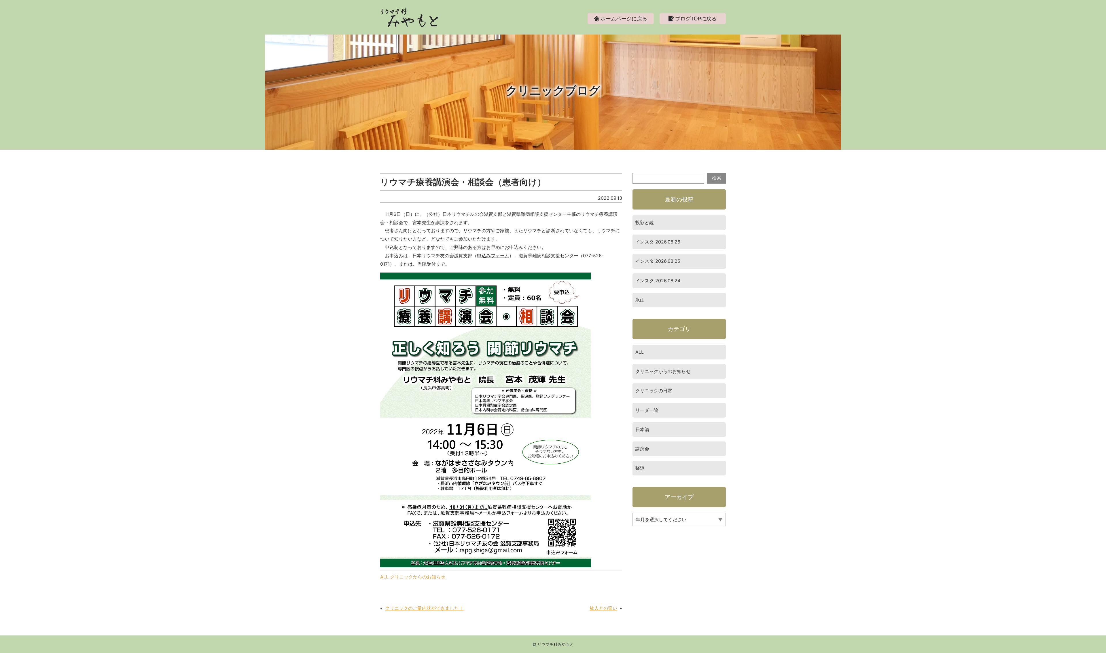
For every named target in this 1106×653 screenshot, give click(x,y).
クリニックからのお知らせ (417, 577)
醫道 (640, 468)
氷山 (640, 300)
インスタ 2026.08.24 (657, 280)
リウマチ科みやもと (555, 644)
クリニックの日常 (653, 390)
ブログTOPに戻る (696, 19)
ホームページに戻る (624, 19)
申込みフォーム (493, 255)
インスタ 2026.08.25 (657, 261)
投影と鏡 (644, 222)
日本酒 (642, 429)
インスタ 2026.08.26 (657, 242)
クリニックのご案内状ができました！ (424, 608)
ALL (384, 577)
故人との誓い (603, 608)
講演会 (642, 449)
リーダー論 (646, 410)
